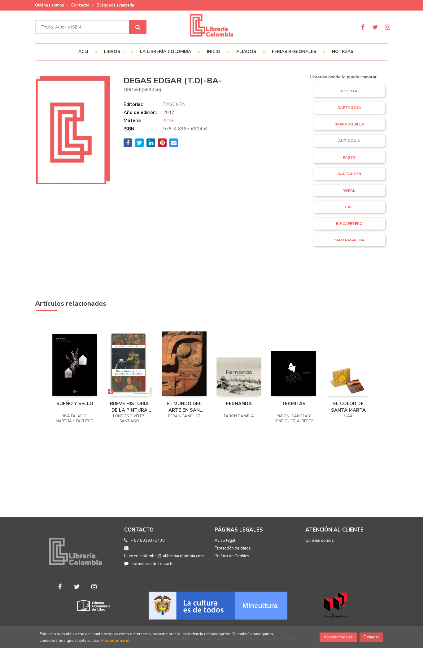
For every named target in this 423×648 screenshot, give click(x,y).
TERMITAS (293, 404)
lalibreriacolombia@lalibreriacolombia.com (164, 556)
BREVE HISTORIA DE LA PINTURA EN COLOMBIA (129, 407)
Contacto (80, 5)
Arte (168, 120)
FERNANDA (239, 404)
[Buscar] (137, 27)
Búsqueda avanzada (115, 5)
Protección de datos (233, 548)
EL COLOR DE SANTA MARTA (348, 407)
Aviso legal (225, 540)
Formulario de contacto (153, 564)
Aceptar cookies (338, 637)
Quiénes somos (49, 5)
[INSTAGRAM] (387, 27)
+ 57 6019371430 (148, 540)
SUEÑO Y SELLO (74, 404)
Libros (112, 52)
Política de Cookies (232, 556)
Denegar (371, 637)
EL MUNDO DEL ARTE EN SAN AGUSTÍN (184, 407)
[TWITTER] (375, 27)
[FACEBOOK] (363, 27)
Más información (116, 640)
